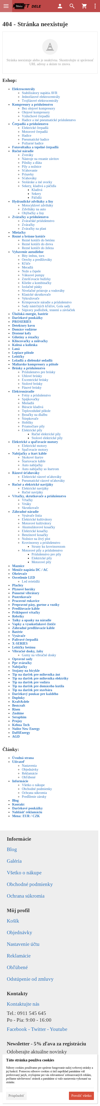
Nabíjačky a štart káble (29, 453)
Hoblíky (27, 422)
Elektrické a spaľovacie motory (35, 442)
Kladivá (37, 190)
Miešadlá (28, 403)
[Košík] (84, 6)
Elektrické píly (32, 430)
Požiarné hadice (32, 143)
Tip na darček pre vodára (31, 682)
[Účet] (60, 6)
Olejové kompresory (36, 112)
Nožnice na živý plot (36, 539)
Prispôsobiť (16, 1096)
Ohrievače (19, 574)
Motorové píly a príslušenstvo (42, 550)
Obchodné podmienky (37, 789)
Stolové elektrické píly (47, 438)
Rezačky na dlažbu (34, 415)
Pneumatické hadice (35, 139)
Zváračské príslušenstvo (38, 221)
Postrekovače (21, 597)
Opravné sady (22, 659)
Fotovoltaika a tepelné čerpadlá (35, 147)
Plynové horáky (23, 589)
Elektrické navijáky (35, 488)
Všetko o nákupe (33, 785)
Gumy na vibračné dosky (39, 655)
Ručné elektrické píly (46, 434)
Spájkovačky (30, 399)
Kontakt (18, 804)
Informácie (20, 781)
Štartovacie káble (33, 461)
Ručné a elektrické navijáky (32, 484)
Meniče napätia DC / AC (30, 570)
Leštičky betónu (23, 647)
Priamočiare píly (33, 426)
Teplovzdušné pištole (36, 411)
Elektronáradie (23, 391)
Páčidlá (37, 197)
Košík (13, 921)
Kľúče (26, 263)
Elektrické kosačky (35, 531)
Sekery (36, 194)
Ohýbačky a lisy (33, 213)
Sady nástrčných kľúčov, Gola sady (46, 306)
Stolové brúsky (32, 384)
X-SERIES (20, 643)
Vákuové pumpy (33, 275)
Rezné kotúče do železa (38, 248)
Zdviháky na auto (34, 209)
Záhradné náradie (25, 512)
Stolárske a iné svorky (37, 182)
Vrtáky (26, 504)
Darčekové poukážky (27, 318)
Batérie (17, 632)
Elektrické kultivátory (37, 519)
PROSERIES (21, 322)
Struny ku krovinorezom (48, 546)
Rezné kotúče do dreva (37, 244)
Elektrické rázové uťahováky (41, 477)
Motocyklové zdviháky (37, 205)
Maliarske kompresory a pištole (35, 364)
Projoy (17, 721)
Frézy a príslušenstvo (36, 395)
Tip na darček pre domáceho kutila (38, 686)
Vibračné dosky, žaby (27, 651)
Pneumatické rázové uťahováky (43, 480)
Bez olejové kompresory (38, 108)
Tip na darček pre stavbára (32, 690)
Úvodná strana (23, 758)
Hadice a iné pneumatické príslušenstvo (49, 120)
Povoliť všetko (81, 1096)
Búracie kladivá (32, 407)
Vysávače (18, 636)
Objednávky (30, 769)
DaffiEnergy (21, 733)
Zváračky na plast (34, 228)
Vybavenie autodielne (27, 252)
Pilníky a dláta (32, 163)
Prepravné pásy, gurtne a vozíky (35, 605)
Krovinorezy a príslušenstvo (41, 543)
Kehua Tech (21, 725)
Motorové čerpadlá (35, 132)
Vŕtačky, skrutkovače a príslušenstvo (39, 496)
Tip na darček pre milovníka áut (36, 674)
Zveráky (27, 155)
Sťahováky (29, 178)
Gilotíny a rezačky (25, 337)
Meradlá (27, 267)
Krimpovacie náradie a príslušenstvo (47, 302)
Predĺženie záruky (34, 796)
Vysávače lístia (32, 515)
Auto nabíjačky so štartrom (40, 469)
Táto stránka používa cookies (30, 1060)
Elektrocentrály (23, 89)
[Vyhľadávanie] (72, 6)
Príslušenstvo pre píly (46, 554)
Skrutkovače (30, 508)
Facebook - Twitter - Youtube (37, 1029)
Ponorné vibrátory (25, 593)
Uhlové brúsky (32, 376)
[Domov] (27, 6)
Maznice (18, 566)
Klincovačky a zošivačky (30, 341)
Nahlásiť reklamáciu (27, 812)
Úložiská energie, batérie (30, 314)
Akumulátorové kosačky (38, 527)
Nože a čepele (31, 271)
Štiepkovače (30, 418)
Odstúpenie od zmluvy (30, 979)
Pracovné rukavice (25, 601)
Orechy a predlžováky (37, 259)
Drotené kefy (21, 333)
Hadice (26, 135)
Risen (16, 709)
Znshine (18, 713)
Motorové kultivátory (36, 523)
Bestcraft (18, 705)
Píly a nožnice (31, 166)
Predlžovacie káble (26, 608)
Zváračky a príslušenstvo (30, 217)
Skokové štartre (32, 457)
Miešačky (19, 232)
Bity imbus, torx (33, 256)
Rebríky (18, 616)
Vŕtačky (27, 500)
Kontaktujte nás (23, 1004)
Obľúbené (28, 777)
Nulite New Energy (26, 729)
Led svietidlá (31, 581)
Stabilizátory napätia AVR (39, 93)
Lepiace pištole (23, 353)
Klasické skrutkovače (36, 294)
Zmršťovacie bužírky (36, 279)
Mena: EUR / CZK (26, 816)
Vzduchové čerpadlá (36, 116)
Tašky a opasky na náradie (31, 620)
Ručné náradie (22, 151)
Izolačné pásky (32, 287)
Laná (16, 349)
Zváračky (28, 225)
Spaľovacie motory (35, 449)
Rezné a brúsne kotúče (28, 236)
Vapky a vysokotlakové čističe (34, 624)
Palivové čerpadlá (25, 639)
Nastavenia (29, 765)
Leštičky (18, 356)
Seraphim (19, 717)
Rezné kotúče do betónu (38, 240)
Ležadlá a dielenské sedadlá (32, 360)
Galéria (14, 861)
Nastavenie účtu (23, 944)
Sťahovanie (29, 170)
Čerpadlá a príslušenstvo (30, 124)
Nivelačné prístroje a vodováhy (43, 290)
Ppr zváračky (22, 663)
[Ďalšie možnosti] (95, 6)
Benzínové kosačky (35, 535)
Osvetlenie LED (23, 577)
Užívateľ (18, 762)
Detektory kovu (23, 325)
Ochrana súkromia (34, 793)
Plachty (17, 585)
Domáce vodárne (24, 329)
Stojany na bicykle (26, 670)
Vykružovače (30, 298)
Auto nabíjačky (32, 465)
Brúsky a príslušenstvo (28, 368)
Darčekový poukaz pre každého (35, 694)
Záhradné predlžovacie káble (33, 628)
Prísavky (28, 174)
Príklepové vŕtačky (26, 612)
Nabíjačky (19, 667)
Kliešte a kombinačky (36, 283)
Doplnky (18, 698)
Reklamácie (30, 773)
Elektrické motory (34, 446)
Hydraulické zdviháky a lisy (32, 201)
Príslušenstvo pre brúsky (38, 372)
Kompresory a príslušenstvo (32, 104)
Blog (15, 800)
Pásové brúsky (32, 387)
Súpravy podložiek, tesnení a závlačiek (48, 310)
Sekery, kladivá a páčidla (39, 186)
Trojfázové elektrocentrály (40, 101)
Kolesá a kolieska (24, 345)
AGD (16, 736)
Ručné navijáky (32, 492)
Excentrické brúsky (35, 380)
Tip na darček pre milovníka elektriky (40, 678)
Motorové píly (41, 562)
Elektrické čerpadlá (35, 128)
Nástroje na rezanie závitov (40, 159)
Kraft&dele (20, 701)
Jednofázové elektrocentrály (41, 97)
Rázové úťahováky (26, 473)
